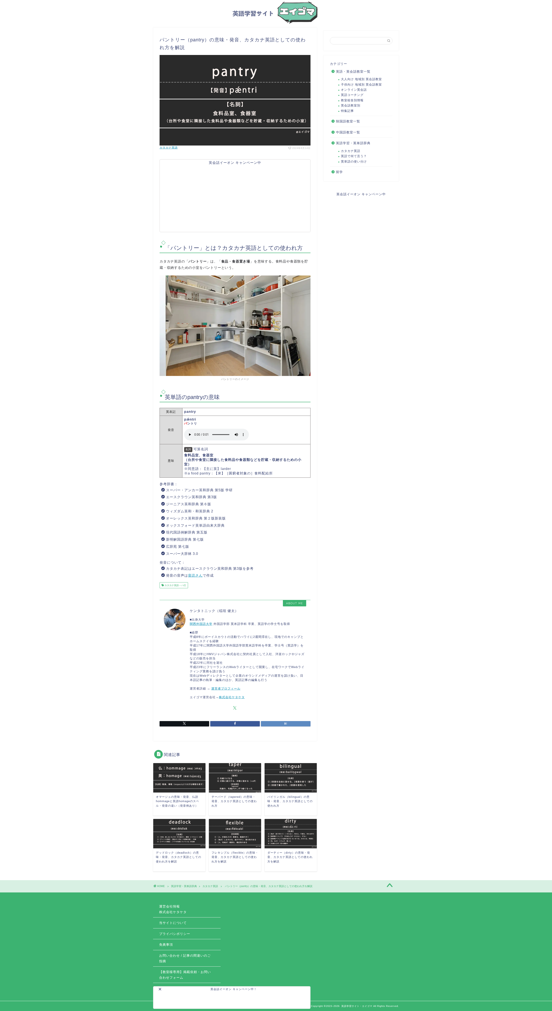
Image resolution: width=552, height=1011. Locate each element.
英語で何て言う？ (354, 156)
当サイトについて (173, 923)
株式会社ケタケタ (232, 697)
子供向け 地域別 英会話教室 (361, 84)
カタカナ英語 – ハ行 (175, 585)
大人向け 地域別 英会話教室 (361, 79)
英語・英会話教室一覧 (353, 71)
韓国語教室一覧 (348, 121)
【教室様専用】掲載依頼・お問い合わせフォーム (185, 974)
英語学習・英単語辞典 (353, 143)
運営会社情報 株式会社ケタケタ (173, 909)
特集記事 (347, 111)
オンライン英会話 (354, 89)
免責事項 (166, 944)
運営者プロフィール (225, 688)
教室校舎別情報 (352, 100)
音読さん (195, 575)
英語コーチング (352, 95)
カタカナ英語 (169, 147)
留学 (339, 172)
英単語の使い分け (354, 161)
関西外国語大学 (201, 624)
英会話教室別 (350, 105)
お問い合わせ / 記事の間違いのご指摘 (185, 958)
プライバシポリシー (174, 934)
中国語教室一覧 (348, 132)
